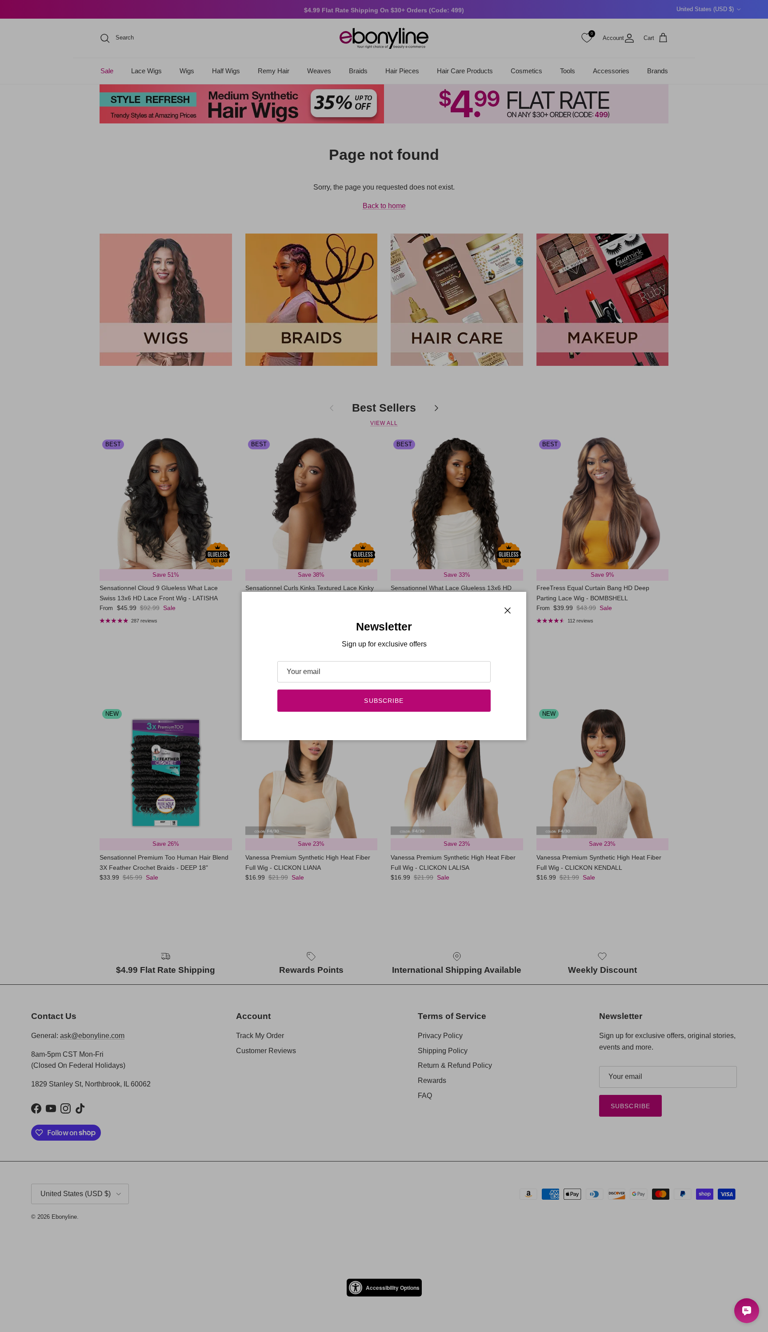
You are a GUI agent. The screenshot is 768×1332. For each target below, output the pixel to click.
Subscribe (384, 700)
